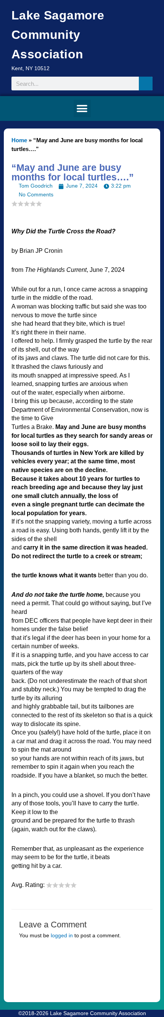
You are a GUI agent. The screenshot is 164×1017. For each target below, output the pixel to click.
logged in (62, 935)
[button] (82, 108)
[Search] (146, 83)
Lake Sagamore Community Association (57, 34)
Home (19, 140)
